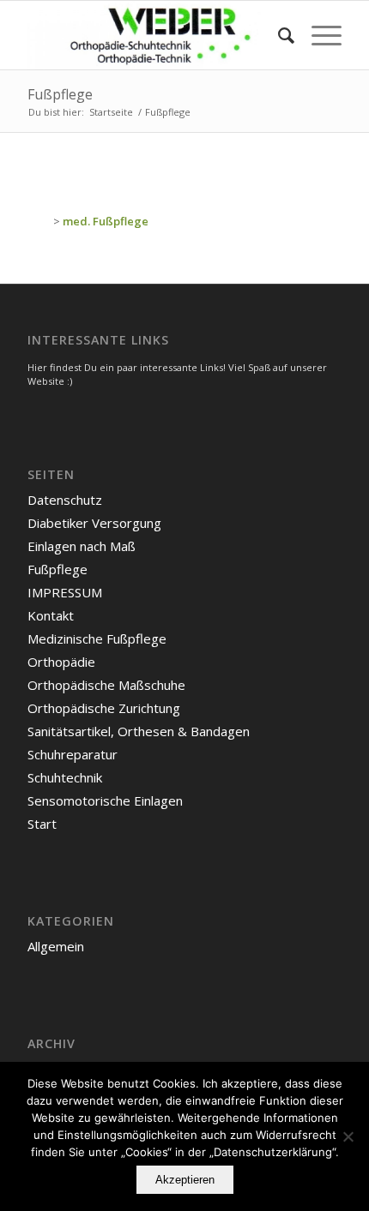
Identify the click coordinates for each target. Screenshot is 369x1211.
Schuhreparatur (72, 754)
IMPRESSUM (64, 592)
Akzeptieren (185, 1179)
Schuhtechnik (64, 777)
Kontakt (50, 615)
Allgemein (55, 946)
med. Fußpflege (105, 221)
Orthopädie (61, 661)
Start (42, 823)
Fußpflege (60, 94)
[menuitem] (277, 35)
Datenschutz (64, 499)
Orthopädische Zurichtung (103, 707)
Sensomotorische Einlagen (105, 800)
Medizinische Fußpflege (96, 638)
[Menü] (318, 35)
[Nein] (347, 1136)
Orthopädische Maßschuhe (106, 684)
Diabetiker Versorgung (94, 522)
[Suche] (277, 35)
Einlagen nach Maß (81, 546)
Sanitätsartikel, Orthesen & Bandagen (138, 731)
